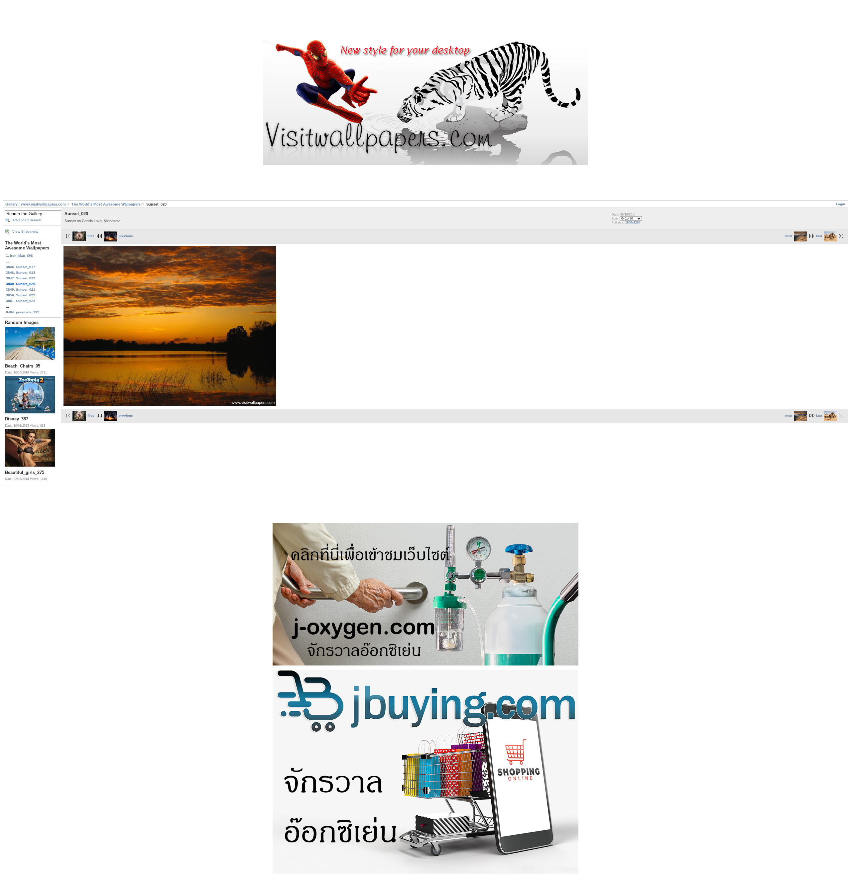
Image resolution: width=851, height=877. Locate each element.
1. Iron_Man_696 (19, 255)
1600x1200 (632, 222)
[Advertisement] (425, 21)
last (819, 236)
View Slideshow (25, 231)
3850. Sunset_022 (20, 295)
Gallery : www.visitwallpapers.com (35, 204)
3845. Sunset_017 (20, 267)
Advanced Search (26, 220)
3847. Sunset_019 (20, 278)
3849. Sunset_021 (20, 289)
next (788, 236)
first (90, 236)
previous (126, 236)
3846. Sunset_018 (20, 272)
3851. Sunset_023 (20, 301)
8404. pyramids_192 (22, 312)
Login (840, 204)
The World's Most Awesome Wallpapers (106, 204)
